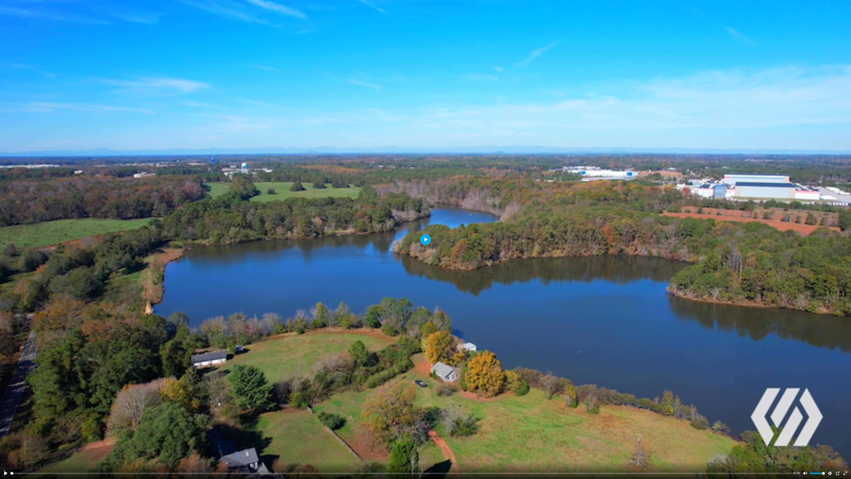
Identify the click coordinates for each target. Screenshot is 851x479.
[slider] (400, 473)
